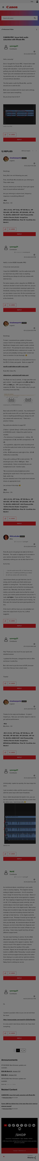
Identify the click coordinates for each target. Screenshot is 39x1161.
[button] (36, 3)
